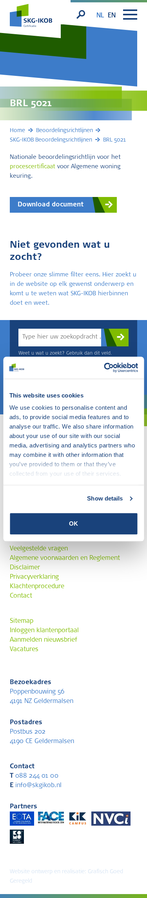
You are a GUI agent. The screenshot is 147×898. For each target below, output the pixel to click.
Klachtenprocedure (37, 586)
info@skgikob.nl (36, 785)
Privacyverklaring (34, 577)
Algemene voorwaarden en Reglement (65, 558)
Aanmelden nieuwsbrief (43, 640)
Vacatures (24, 649)
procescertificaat (32, 167)
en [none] (112, 16)
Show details (105, 498)
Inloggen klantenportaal (44, 630)
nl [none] (100, 16)
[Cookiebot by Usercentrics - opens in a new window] (104, 368)
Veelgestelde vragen (39, 549)
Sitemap (21, 621)
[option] (112, 16)
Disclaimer (25, 568)
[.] (115, 337)
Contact (21, 596)
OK (73, 523)
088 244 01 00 (34, 776)
